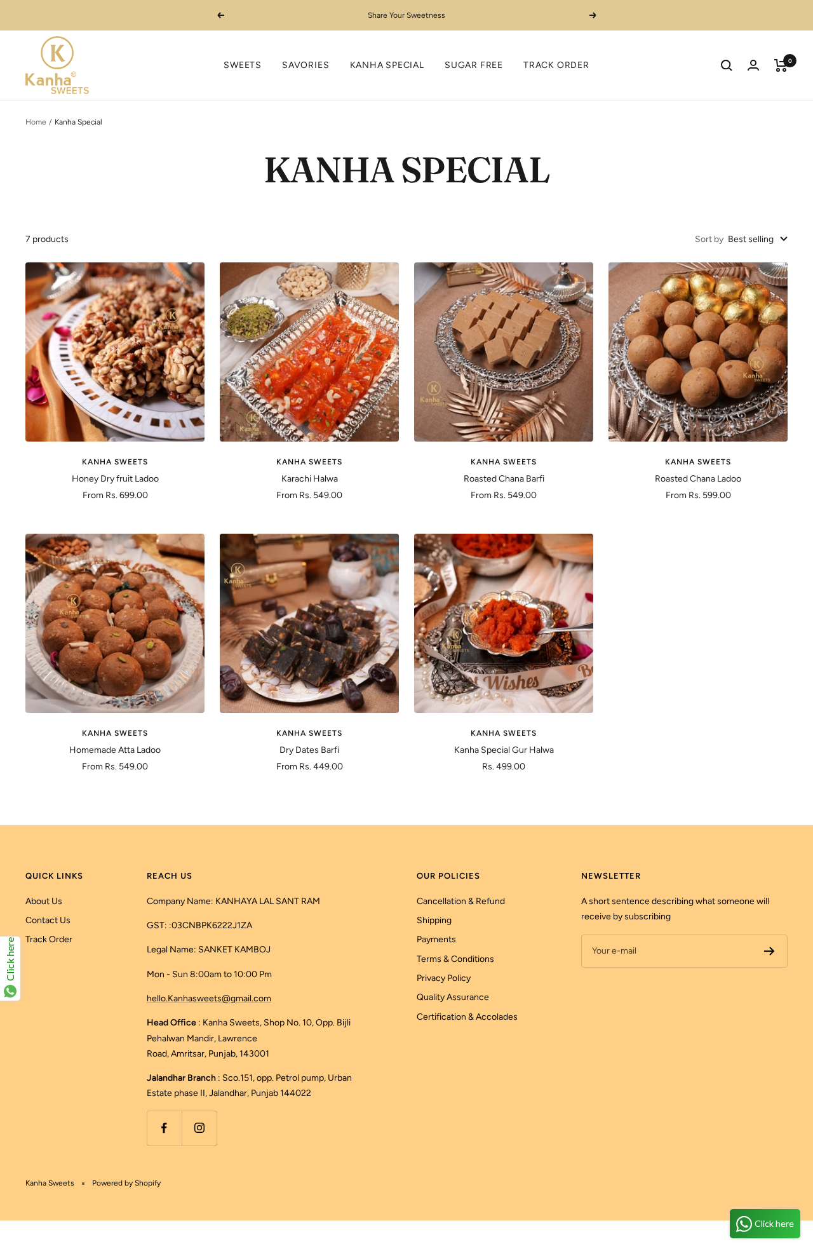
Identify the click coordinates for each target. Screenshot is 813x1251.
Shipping (434, 920)
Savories (305, 65)
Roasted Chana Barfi (504, 478)
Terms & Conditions (455, 959)
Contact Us (48, 920)
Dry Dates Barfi (309, 750)
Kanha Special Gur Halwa (504, 750)
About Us (43, 901)
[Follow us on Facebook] (164, 1128)
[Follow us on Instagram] (199, 1128)
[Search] (726, 65)
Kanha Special (387, 65)
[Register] (769, 951)
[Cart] (781, 65)
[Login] (753, 65)
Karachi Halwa (309, 478)
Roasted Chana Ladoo (698, 478)
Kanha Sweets (115, 461)
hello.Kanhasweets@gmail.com (209, 998)
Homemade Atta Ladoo (115, 750)
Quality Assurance (453, 997)
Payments (436, 939)
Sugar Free (474, 65)
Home (35, 122)
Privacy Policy (444, 978)
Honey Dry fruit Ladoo (115, 478)
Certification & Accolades (467, 1016)
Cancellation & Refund (461, 901)
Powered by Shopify (126, 1183)
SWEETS (243, 65)
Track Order (556, 65)
